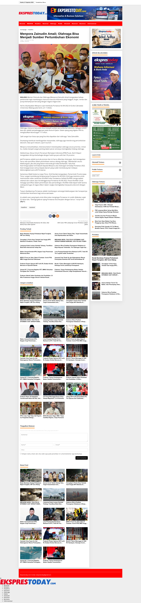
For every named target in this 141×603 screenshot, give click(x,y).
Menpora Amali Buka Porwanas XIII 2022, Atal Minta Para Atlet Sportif (34, 222)
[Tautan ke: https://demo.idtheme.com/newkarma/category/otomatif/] (120, 163)
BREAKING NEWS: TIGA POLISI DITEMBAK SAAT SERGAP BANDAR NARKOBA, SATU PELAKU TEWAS (70, 240)
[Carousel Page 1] (93, 174)
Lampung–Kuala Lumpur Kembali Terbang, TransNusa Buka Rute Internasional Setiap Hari (36, 246)
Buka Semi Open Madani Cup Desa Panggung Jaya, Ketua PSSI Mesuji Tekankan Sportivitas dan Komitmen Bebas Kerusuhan (107, 222)
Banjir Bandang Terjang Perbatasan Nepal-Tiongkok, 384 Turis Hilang (35, 234)
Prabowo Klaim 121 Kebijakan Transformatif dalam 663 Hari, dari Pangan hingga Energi (30, 397)
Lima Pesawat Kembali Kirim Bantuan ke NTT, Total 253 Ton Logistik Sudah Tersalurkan (71, 252)
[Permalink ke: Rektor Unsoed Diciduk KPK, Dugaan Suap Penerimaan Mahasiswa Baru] (31, 331)
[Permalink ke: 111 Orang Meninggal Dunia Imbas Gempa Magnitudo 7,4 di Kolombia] (54, 389)
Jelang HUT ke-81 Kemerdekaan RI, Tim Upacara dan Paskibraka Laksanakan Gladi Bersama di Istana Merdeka (76, 397)
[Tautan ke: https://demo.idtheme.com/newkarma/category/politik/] (120, 170)
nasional (32, 207)
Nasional (27, 41)
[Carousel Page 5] (99, 174)
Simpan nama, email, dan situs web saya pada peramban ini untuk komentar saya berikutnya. (52, 454)
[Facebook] (50, 216)
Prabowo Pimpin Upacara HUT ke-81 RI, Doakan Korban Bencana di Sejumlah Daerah (36, 264)
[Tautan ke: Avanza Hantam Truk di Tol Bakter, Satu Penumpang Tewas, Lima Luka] (96, 286)
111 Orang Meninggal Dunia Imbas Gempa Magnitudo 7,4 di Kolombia (53, 397)
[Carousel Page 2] (94, 174)
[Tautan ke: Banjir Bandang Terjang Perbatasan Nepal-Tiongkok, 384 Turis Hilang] (106, 247)
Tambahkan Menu (41, 2)
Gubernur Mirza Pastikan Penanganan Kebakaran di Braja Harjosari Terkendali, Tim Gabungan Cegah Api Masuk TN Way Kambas (70, 246)
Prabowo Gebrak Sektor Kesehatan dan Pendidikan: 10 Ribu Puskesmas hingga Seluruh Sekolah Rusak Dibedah (36, 276)
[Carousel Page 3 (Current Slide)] (96, 174)
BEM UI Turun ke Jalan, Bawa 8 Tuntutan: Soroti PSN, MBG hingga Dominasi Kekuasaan (36, 258)
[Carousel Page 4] (97, 174)
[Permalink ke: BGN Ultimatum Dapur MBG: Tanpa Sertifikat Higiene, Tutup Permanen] (54, 408)
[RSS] (57, 216)
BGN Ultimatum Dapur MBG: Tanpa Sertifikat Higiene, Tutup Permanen (53, 416)
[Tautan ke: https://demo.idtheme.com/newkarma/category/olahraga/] (120, 182)
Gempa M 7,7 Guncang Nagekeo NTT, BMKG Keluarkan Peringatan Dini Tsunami (36, 270)
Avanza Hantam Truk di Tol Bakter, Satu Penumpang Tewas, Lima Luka (111, 284)
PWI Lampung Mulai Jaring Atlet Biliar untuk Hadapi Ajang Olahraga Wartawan (107, 211)
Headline (22, 41)
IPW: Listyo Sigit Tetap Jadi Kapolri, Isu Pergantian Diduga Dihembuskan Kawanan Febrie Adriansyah (31, 416)
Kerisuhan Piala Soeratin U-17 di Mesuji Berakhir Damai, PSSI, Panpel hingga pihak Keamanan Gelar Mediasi (108, 227)
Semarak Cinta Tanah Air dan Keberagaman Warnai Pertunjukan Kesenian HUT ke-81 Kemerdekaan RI (70, 258)
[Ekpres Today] (33, 13)
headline (24, 207)
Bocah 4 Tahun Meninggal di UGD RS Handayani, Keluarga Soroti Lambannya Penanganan (69, 264)
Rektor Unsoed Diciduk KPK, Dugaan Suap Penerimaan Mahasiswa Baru (36, 252)
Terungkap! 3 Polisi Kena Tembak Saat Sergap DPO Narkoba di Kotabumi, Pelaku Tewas (35, 240)
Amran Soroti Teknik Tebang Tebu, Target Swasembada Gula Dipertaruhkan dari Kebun (71, 234)
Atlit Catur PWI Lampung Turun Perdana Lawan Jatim (72, 222)
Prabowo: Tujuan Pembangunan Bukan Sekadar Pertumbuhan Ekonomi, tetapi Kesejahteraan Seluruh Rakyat (70, 270)
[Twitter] (53, 216)
